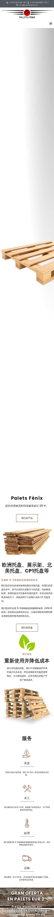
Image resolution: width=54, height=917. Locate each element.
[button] (51, 23)
